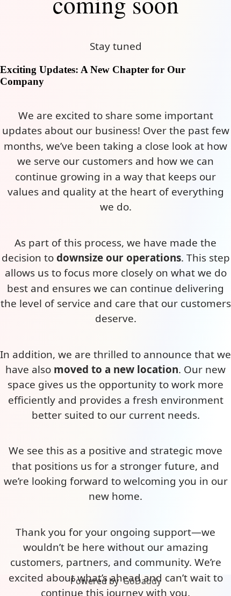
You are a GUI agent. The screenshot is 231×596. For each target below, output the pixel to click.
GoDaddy (142, 581)
